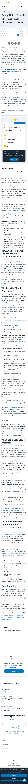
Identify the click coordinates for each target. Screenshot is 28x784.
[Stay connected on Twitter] (12, 43)
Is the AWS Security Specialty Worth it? (12, 708)
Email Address (13, 719)
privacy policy (20, 731)
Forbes (24, 581)
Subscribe (14, 727)
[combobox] (13, 650)
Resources (5, 748)
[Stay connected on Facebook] (9, 43)
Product (4, 740)
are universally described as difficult (11, 534)
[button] (14, 6)
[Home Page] (3, 2)
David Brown (6, 691)
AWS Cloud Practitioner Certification (17, 320)
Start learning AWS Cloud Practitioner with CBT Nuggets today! (12, 617)
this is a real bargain (11, 407)
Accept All (14, 775)
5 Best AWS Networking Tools (9, 690)
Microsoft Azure (18, 510)
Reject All (14, 778)
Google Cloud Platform (7, 510)
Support (4, 756)
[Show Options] (22, 650)
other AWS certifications (9, 270)
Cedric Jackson (6, 701)
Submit (14, 671)
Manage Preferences (14, 781)
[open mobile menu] (25, 2)
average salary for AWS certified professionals (13, 553)
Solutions (5, 744)
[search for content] (21, 2)
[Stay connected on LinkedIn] (18, 43)
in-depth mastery (21, 341)
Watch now (14, 159)
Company (4, 752)
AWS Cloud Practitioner (7, 78)
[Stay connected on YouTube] (15, 43)
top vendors (17, 208)
